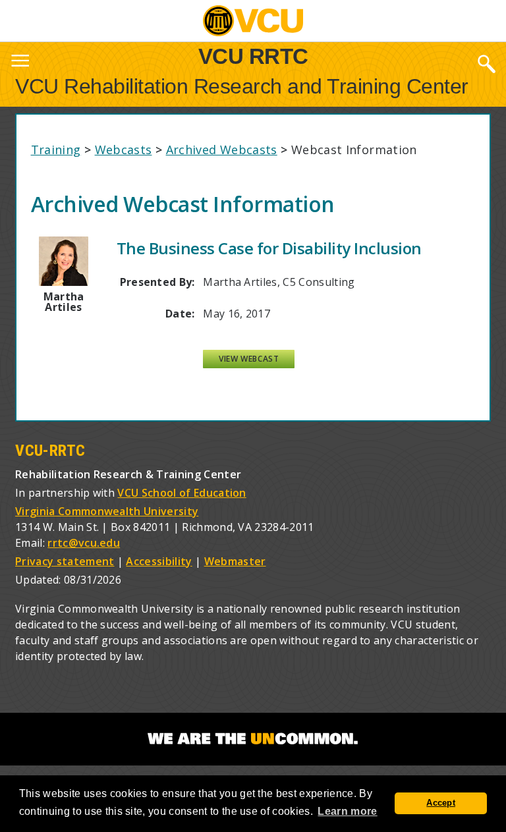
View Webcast (249, 358)
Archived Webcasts (221, 149)
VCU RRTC (253, 55)
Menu (20, 63)
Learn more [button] (347, 811)
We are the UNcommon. (253, 739)
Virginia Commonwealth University (106, 511)
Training (56, 149)
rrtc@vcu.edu (83, 543)
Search (486, 63)
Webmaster (235, 561)
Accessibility (159, 561)
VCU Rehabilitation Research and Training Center (241, 86)
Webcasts (123, 149)
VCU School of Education (181, 492)
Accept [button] (440, 803)
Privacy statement (64, 561)
